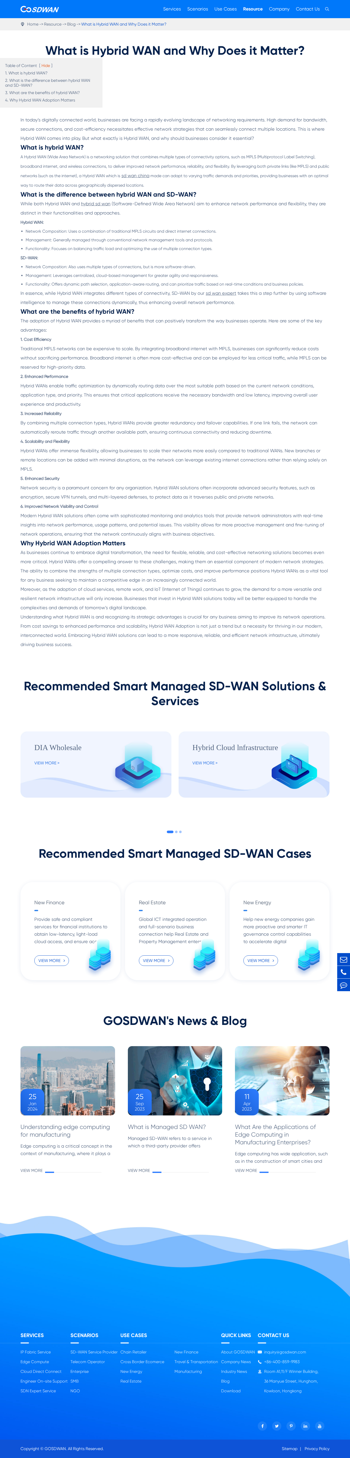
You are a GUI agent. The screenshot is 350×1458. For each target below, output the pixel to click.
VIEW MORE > (46, 763)
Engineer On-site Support (44, 1381)
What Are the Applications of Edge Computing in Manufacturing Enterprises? (275, 1134)
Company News (236, 1361)
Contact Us (308, 9)
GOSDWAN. (56, 1448)
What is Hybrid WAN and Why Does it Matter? (124, 24)
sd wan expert (221, 293)
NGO (75, 1390)
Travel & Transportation (196, 1361)
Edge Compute (34, 1361)
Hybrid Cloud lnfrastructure (235, 747)
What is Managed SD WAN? (167, 1127)
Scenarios (197, 9)
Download (231, 1390)
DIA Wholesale (57, 747)
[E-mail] (343, 959)
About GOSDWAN (238, 1352)
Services (172, 9)
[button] (170, 832)
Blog (71, 24)
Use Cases (225, 9)
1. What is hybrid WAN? (26, 73)
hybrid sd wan (95, 203)
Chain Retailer (133, 1352)
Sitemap (289, 1448)
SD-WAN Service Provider (94, 1352)
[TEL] (343, 972)
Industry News (234, 1371)
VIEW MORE (49, 960)
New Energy (257, 903)
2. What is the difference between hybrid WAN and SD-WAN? (47, 83)
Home (32, 24)
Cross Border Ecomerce (142, 1361)
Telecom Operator (87, 1361)
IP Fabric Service (35, 1352)
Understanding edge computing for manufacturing (65, 1130)
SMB (74, 1381)
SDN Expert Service (38, 1390)
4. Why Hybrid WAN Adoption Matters (40, 100)
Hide (46, 65)
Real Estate (152, 903)
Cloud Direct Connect (40, 1371)
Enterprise (79, 1371)
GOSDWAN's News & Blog (175, 1020)
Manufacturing (188, 1371)
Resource (253, 9)
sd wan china (135, 175)
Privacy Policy (317, 1448)
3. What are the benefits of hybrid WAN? (42, 92)
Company (279, 9)
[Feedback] (343, 985)
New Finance (49, 903)
